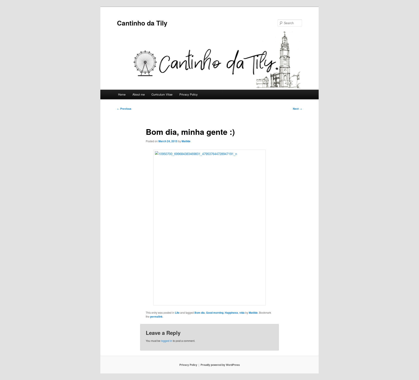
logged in (166, 340)
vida (242, 313)
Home (121, 94)
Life (177, 313)
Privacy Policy (188, 94)
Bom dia (199, 313)
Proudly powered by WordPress (220, 365)
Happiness (231, 313)
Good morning (214, 313)
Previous (124, 109)
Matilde (186, 141)
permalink (156, 316)
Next (297, 109)
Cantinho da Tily (142, 22)
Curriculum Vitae (161, 94)
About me (138, 94)
